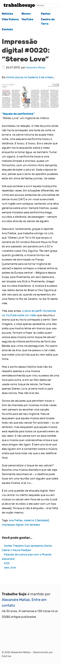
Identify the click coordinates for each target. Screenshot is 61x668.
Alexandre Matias (36, 67)
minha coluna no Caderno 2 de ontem (29, 77)
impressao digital (12, 524)
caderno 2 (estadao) (36, 520)
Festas (45, 13)
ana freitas (16, 520)
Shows (26, 13)
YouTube (27, 19)
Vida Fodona (10, 19)
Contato (7, 29)
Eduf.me (6, 656)
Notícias (7, 13)
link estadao (32, 524)
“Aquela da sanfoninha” (18, 113)
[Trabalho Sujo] (19, 5)
